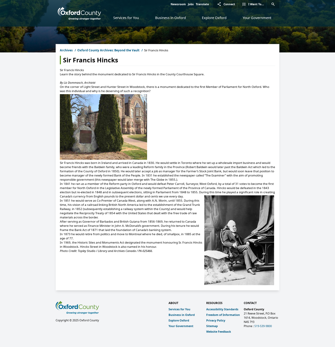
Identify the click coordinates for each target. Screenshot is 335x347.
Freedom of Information (223, 315)
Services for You (126, 17)
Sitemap (212, 326)
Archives (66, 50)
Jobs (191, 4)
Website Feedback (218, 332)
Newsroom (178, 4)
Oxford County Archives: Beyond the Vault (108, 50)
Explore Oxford (214, 17)
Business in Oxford (170, 17)
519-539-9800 (263, 326)
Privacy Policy (215, 320)
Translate (202, 4)
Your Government (257, 17)
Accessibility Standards (222, 309)
